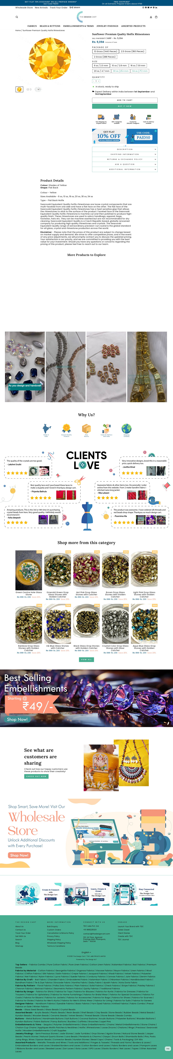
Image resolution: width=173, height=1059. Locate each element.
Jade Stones (66, 1033)
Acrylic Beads (42, 1012)
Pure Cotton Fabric (57, 964)
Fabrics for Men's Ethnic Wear (77, 1000)
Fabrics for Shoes (121, 997)
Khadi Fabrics (116, 973)
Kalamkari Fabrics (121, 964)
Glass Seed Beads (34, 1009)
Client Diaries (124, 933)
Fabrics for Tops (63, 991)
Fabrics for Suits (122, 1000)
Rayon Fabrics (121, 970)
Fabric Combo (137, 1003)
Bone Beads (115, 1012)
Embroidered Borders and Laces (32, 1045)
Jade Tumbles (82, 1033)
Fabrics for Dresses (125, 991)
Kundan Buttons (23, 1021)
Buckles (72, 1021)
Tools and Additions (78, 1042)
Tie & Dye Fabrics (44, 982)
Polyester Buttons (125, 1018)
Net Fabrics (31, 976)
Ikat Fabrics (139, 964)
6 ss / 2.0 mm (101, 65)
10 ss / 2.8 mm (119, 65)
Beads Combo (124, 1015)
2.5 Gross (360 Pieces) (132, 51)
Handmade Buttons (53, 1018)
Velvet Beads (76, 1015)
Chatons (122, 1027)
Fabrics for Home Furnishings (66, 994)
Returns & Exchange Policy (125, 159)
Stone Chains (148, 1024)
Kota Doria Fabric (128, 982)
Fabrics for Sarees (142, 1000)
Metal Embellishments (128, 1024)
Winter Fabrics (41, 1006)
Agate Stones (113, 1033)
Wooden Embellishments (36, 1030)
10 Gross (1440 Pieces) (105, 51)
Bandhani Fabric (24, 982)
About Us (19, 926)
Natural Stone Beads (133, 1033)
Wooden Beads (41, 1015)
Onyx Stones (98, 1033)
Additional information (125, 169)
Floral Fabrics (44, 985)
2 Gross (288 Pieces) (105, 56)
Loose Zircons (109, 1027)
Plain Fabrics (81, 985)
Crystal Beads (67, 1009)
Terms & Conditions (56, 946)
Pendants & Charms (90, 1036)
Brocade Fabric (62, 982)
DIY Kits (139, 1039)
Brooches (94, 1021)
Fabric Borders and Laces (125, 1045)
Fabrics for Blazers (33, 997)
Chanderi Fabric (56, 979)
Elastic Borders (110, 1048)
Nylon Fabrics (46, 976)
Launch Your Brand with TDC (131, 926)
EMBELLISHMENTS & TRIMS (78, 26)
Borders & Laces (141, 1042)
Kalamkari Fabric (98, 979)
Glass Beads (52, 1009)
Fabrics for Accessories (79, 997)
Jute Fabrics (131, 976)
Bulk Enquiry (52, 926)
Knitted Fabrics (120, 1003)
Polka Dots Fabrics (63, 985)
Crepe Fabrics (79, 973)
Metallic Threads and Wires (52, 1042)
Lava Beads (71, 1036)
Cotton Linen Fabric (100, 964)
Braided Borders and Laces (65, 1045)
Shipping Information (125, 154)
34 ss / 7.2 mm (139, 71)
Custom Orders (54, 930)
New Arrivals (41, 7)
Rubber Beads (131, 1012)
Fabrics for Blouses (84, 991)
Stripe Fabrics (129, 985)
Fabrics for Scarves (142, 997)
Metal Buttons (33, 1018)
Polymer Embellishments (67, 1024)
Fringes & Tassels (100, 1042)
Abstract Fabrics (43, 988)
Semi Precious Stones (47, 1033)
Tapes (135, 1048)
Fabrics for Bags (101, 997)
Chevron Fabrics (24, 988)
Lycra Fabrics (62, 976)
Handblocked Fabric (141, 979)
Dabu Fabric (95, 982)
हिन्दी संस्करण (75, 7)
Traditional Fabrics (110, 988)
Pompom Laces (148, 1045)
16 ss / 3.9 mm (138, 65)
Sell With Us (20, 936)
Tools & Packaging (123, 1039)
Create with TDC (125, 936)
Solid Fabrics (96, 985)
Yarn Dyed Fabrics (101, 1003)
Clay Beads (101, 1012)
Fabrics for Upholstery (38, 994)
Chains (110, 1024)
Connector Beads (62, 1039)
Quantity (98, 77)
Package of (100, 47)
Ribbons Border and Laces (30, 1048)
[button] (125, 145)
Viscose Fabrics (104, 970)
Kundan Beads (23, 1015)
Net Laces (125, 1048)
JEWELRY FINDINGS (107, 26)
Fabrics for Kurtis (104, 991)
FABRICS (32, 26)
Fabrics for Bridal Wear (96, 994)
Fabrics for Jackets (55, 997)
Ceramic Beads (59, 1015)
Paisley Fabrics (146, 985)
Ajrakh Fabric (110, 982)
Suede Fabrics (77, 976)
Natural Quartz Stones (52, 1036)
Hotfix (82, 1027)
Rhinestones (93, 1027)
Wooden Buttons (145, 1018)
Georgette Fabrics (65, 970)
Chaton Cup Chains (25, 1027)
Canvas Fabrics (115, 976)
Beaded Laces (53, 1048)
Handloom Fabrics (45, 1003)
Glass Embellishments (93, 1024)
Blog (17, 943)
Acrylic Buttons (107, 1018)
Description (125, 149)
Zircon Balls (118, 1036)
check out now (36, 776)
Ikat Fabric (40, 979)
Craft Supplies (58, 1030)
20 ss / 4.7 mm (101, 71)
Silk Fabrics (48, 973)
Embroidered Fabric (77, 979)
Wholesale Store (24, 7)
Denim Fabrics (147, 976)
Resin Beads (73, 1012)
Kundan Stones (81, 1039)
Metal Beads (147, 1012)
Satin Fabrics (63, 973)
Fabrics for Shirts (45, 991)
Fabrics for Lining (103, 1000)
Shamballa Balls (134, 1036)
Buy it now (125, 106)
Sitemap (19, 946)
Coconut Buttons (88, 1018)
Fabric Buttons (41, 1021)
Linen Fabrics (138, 970)
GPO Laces (94, 1048)
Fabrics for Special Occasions (125, 994)
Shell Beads (87, 1012)
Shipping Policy (54, 939)
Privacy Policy (53, 936)
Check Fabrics (112, 985)
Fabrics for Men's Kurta (48, 1000)
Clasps (106, 1036)
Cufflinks (82, 1021)
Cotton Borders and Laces (96, 1045)
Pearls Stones (31, 1036)
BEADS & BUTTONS (50, 26)
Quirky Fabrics (91, 988)
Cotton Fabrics (46, 970)
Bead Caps (97, 1039)
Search (18, 939)
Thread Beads (92, 1015)
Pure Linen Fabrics (78, 964)
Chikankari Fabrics (119, 979)
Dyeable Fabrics (65, 1003)
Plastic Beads (58, 1012)
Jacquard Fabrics (97, 973)
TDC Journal (123, 939)
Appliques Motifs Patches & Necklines (57, 1027)
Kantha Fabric (79, 982)
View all (86, 659)
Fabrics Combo (37, 964)
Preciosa (140, 1027)
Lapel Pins (105, 1021)
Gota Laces (81, 1048)
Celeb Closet (124, 930)
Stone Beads (108, 1015)
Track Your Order (59, 7)
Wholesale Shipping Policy (59, 943)
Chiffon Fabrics (33, 973)
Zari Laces (68, 1048)
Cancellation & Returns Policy (60, 933)
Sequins (48, 1024)
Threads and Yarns (121, 1042)
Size (95, 61)
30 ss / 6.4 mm (120, 71)
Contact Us (20, 930)
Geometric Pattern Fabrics (68, 988)
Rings (131, 1027)
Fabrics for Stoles (24, 1000)
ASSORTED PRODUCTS (133, 26)
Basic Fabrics (83, 1003)
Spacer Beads (44, 1039)
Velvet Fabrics (132, 973)
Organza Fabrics (85, 970)
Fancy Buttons (58, 1021)
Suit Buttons (71, 1018)
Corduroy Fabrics (96, 976)
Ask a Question (125, 164)
